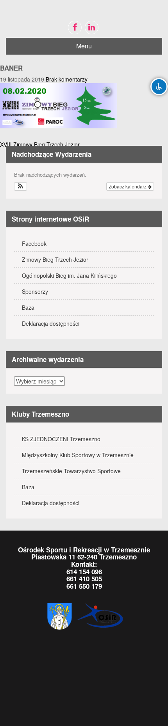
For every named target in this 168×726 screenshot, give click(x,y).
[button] (20, 186)
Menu (84, 45)
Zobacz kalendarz (128, 186)
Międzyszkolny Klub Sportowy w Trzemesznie (78, 455)
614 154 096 (84, 571)
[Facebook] (75, 27)
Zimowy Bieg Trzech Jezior (55, 259)
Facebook (34, 243)
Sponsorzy (35, 291)
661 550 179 (84, 586)
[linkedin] (91, 27)
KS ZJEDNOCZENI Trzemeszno (61, 439)
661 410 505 (84, 578)
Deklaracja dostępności (50, 323)
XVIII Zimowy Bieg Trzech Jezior (40, 144)
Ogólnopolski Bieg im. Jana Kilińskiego (69, 275)
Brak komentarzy (67, 79)
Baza (28, 307)
